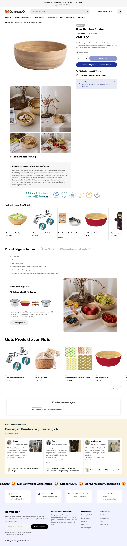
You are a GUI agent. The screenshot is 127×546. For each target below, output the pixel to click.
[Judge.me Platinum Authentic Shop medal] (64, 195)
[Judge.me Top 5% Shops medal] (97, 195)
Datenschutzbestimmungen (14, 534)
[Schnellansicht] (29, 349)
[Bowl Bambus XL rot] (25, 303)
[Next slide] (119, 388)
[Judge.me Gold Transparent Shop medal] (81, 195)
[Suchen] (87, 11)
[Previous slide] (113, 388)
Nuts (83, 33)
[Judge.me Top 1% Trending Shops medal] (89, 195)
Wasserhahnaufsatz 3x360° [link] (41, 233)
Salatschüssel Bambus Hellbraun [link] (16, 233)
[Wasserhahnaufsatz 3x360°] (18, 358)
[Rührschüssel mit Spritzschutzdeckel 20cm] (15, 303)
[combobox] (60, 11)
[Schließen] (115, 81)
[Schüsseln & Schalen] (90, 305)
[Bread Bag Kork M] (48, 358)
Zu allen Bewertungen (11, 433)
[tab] (20, 249)
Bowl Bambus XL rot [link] (91, 233)
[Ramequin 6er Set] (35, 303)
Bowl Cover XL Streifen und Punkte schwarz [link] (69, 234)
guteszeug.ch (15, 541)
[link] (17, 219)
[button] (115, 219)
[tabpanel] (63, 264)
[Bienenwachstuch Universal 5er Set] (78, 358)
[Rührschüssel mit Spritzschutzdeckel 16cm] (46, 303)
